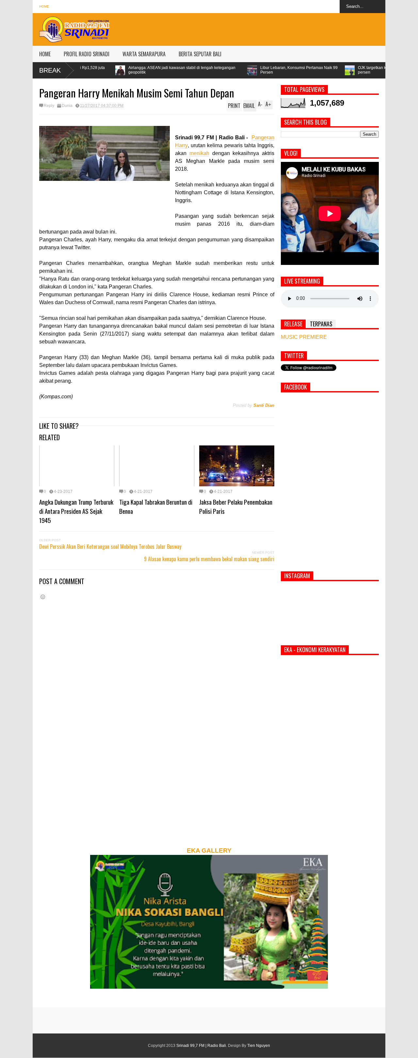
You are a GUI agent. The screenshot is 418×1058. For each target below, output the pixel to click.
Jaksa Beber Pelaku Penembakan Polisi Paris (235, 506)
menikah (199, 153)
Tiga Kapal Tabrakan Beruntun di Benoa (155, 506)
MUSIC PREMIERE (304, 337)
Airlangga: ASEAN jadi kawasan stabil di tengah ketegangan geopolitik (124, 70)
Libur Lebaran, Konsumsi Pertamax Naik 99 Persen (241, 70)
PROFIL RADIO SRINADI (86, 54)
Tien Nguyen (258, 1045)
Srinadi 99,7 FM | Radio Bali (201, 1045)
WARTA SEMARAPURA (144, 54)
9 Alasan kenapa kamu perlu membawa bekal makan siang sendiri (209, 559)
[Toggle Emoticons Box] (42, 596)
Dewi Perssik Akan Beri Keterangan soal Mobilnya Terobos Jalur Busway (110, 546)
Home (44, 6)
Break (50, 70)
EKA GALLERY (209, 850)
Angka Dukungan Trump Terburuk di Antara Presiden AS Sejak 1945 (76, 511)
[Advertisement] (266, 28)
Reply (49, 105)
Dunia (67, 105)
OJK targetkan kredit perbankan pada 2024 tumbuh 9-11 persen (350, 70)
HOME (45, 54)
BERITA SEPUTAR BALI (200, 54)
